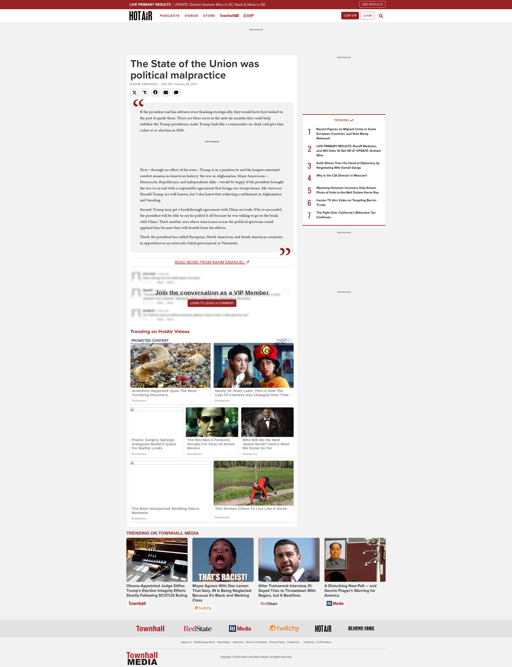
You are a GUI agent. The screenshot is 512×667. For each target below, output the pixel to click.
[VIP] (249, 16)
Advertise (238, 642)
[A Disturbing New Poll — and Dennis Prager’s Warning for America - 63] (355, 560)
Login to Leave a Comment (212, 303)
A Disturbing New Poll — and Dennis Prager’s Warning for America (350, 591)
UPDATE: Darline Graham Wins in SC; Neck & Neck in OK (219, 4)
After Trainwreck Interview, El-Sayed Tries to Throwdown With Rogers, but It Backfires (287, 591)
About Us (186, 642)
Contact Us (293, 642)
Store (209, 16)
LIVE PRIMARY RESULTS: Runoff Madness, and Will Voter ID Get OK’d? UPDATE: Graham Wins (348, 150)
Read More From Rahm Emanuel (210, 262)
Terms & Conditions (256, 642)
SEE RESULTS (372, 4)
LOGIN (367, 16)
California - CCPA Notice (317, 642)
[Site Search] (381, 15)
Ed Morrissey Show (204, 642)
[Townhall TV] (230, 16)
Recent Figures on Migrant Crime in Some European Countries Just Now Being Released (346, 133)
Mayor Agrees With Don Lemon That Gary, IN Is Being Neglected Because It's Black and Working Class (221, 593)
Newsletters (224, 642)
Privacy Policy (277, 642)
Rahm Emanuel (145, 84)
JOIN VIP (350, 16)
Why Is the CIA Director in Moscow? (341, 176)
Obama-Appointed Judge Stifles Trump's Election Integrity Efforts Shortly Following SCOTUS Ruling (156, 591)
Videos (191, 16)
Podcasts (170, 16)
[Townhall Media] (141, 658)
